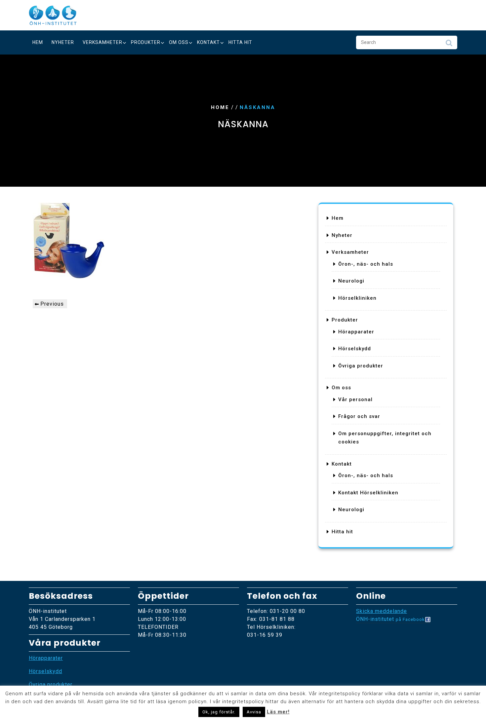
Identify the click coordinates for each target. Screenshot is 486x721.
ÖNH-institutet (390, 619)
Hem (37, 42)
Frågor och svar (359, 416)
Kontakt (208, 42)
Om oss (178, 42)
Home (220, 107)
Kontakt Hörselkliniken (368, 493)
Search (449, 45)
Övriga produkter (360, 366)
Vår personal (355, 399)
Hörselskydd (354, 349)
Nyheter (63, 42)
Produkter (145, 42)
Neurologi (351, 281)
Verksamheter (102, 42)
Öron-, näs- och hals (365, 264)
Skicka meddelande (381, 611)
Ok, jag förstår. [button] (218, 711)
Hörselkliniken (357, 298)
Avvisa (254, 711)
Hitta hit (240, 42)
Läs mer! (278, 712)
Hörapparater (356, 332)
